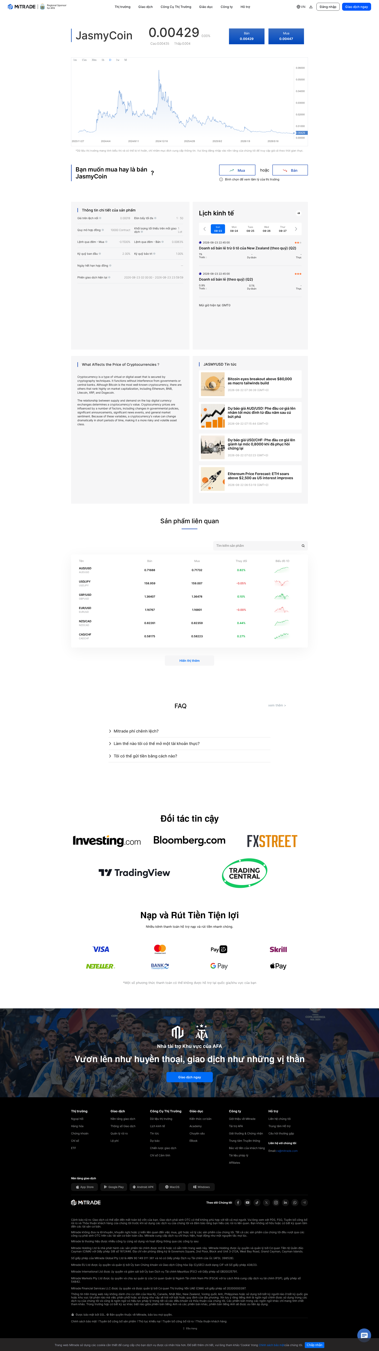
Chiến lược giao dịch (163, 1148)
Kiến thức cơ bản (200, 1118)
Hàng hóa (77, 1126)
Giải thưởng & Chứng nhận (246, 1133)
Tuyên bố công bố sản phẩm (117, 1321)
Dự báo (154, 1140)
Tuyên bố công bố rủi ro (178, 1321)
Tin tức (154, 1133)
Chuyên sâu (197, 1133)
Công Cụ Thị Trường (176, 7)
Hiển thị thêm (189, 661)
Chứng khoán (79, 1133)
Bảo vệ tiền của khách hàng (247, 1148)
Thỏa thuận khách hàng (211, 1321)
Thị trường (122, 7)
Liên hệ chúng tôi (279, 1118)
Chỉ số (75, 1140)
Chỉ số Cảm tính (160, 1155)
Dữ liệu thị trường (161, 1118)
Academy (196, 1126)
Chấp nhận (314, 1345)
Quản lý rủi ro (119, 1133)
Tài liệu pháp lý (238, 1155)
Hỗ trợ (245, 7)
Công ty (227, 7)
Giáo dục (206, 7)
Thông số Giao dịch (123, 1126)
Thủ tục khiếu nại (149, 1321)
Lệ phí (114, 1140)
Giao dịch (145, 7)
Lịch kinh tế (157, 1126)
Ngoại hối (77, 1118)
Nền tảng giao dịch (123, 1118)
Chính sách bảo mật (84, 1321)
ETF (73, 1148)
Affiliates (234, 1162)
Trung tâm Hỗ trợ (279, 1126)
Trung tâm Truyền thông (244, 1140)
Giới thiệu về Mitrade (242, 1118)
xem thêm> (277, 705)
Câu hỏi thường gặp (281, 1133)
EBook (194, 1140)
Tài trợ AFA (236, 1126)
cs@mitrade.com (287, 1150)
